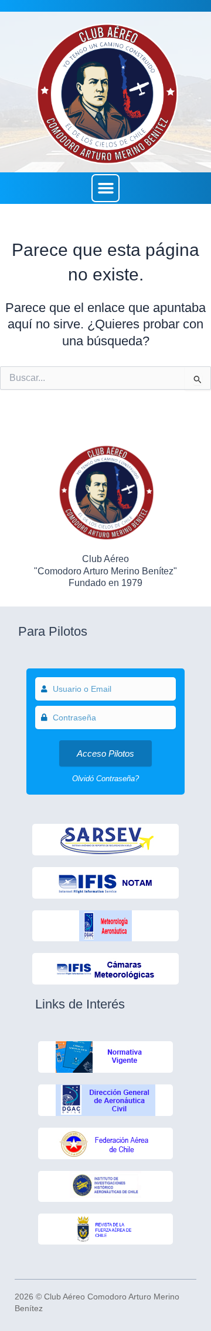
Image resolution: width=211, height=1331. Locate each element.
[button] (105, 188)
